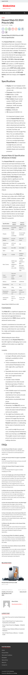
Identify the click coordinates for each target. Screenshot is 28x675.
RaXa (11, 25)
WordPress (9, 673)
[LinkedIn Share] (19, 29)
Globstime (9, 6)
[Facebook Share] (3, 29)
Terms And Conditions (7, 655)
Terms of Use (5, 660)
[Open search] (25, 13)
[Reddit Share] (16, 29)
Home (3, 650)
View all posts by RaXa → (17, 604)
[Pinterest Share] (12, 29)
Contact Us (4, 665)
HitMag (15, 673)
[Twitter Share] (9, 29)
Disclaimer (4, 657)
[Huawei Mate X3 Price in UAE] (14, 573)
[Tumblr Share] (22, 29)
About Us (4, 662)
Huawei (3, 17)
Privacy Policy (5, 652)
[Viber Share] (3, 32)
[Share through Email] (6, 32)
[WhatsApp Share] (6, 29)
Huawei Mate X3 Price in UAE (9, 582)
